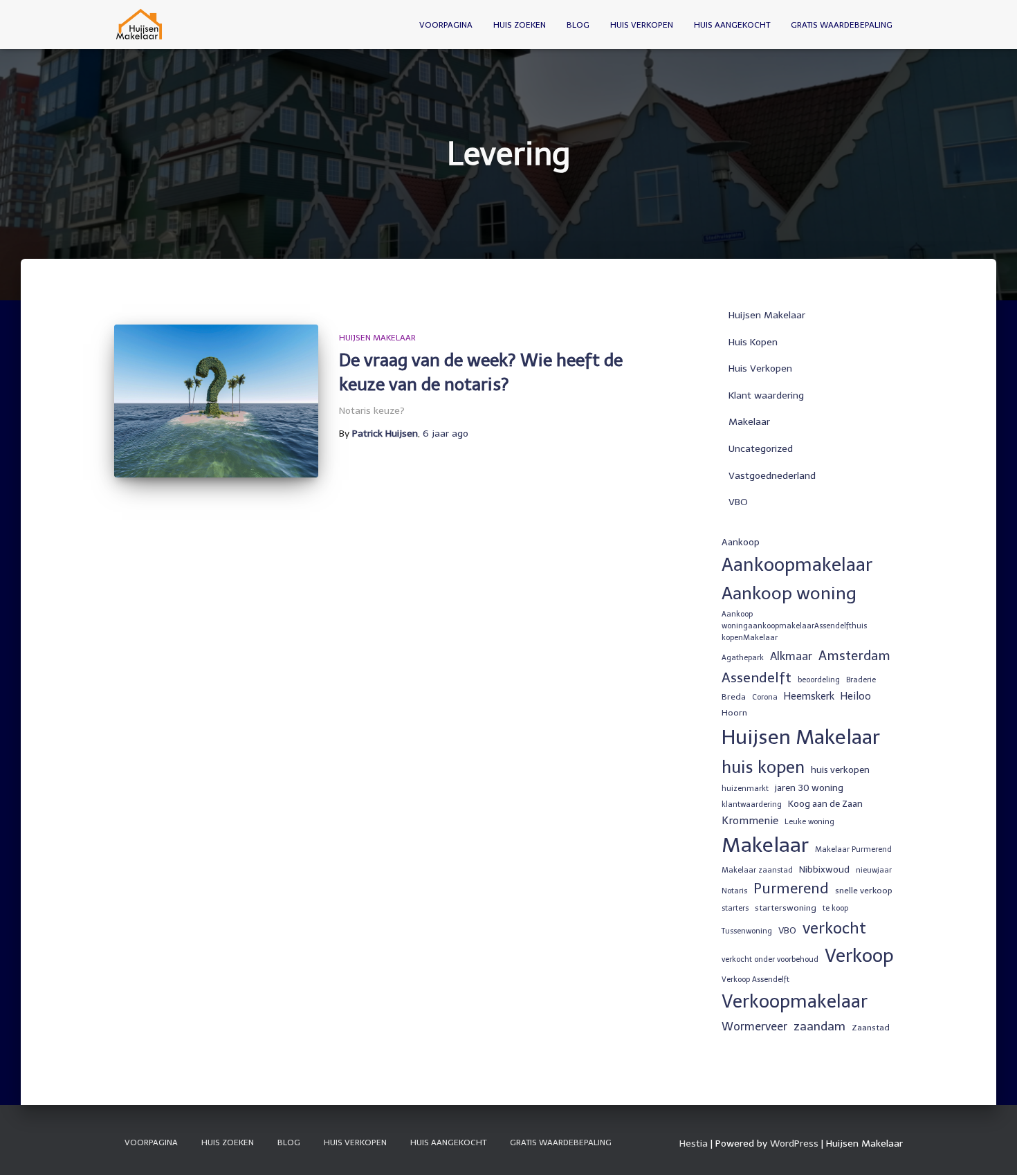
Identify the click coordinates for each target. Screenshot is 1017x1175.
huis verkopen (840, 769)
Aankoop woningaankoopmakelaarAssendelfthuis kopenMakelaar (794, 626)
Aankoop (741, 541)
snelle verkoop (863, 890)
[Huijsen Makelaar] (140, 25)
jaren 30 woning (809, 787)
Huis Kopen (753, 342)
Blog (578, 25)
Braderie (861, 679)
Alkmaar (791, 656)
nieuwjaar (874, 870)
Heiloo (856, 696)
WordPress (794, 1143)
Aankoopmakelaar (797, 565)
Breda (734, 697)
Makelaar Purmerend (853, 849)
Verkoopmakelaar (795, 1001)
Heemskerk (809, 696)
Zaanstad (871, 1027)
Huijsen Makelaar (377, 338)
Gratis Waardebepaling (841, 25)
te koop (835, 908)
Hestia (693, 1143)
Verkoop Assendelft (755, 979)
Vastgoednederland (772, 476)
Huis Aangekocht (732, 25)
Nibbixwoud (824, 869)
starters (735, 908)
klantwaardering (752, 804)
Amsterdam (854, 656)
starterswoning (785, 908)
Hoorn (734, 713)
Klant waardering (766, 395)
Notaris (734, 890)
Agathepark (743, 657)
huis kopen (763, 767)
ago (445, 433)
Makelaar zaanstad (757, 870)
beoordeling (819, 679)
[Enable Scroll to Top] (989, 1147)
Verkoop (859, 956)
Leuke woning (809, 821)
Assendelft (756, 677)
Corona (765, 697)
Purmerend (791, 888)
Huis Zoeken (519, 25)
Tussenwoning (747, 931)
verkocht (834, 928)
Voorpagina (446, 25)
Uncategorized (761, 449)
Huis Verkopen (641, 25)
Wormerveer (754, 1026)
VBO (738, 502)
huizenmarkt (745, 788)
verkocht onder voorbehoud (770, 959)
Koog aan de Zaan (825, 803)
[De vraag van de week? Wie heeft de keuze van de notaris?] (216, 401)
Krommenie (750, 820)
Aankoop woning (789, 593)
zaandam (819, 1026)
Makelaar (749, 422)
